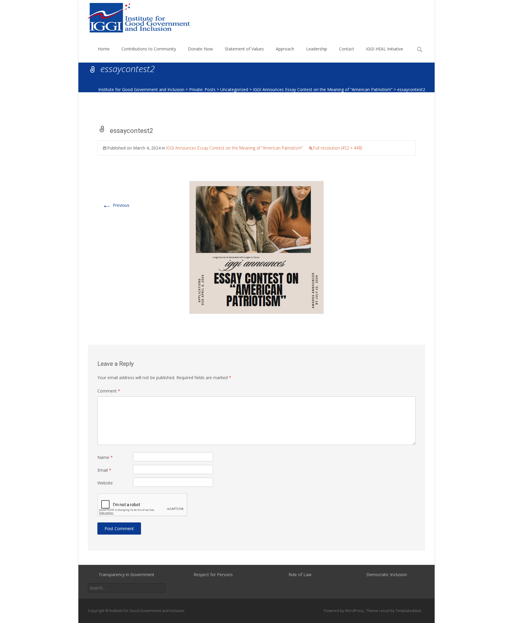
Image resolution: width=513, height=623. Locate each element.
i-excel (384, 610)
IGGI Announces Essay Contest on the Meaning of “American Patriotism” (234, 148)
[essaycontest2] (256, 247)
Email (104, 470)
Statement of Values (244, 49)
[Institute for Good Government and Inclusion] (135, 18)
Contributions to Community (148, 49)
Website (105, 483)
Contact (346, 49)
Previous (115, 205)
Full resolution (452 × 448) (337, 148)
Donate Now (200, 49)
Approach (285, 49)
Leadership (316, 49)
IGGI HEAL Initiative (384, 49)
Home (104, 49)
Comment (108, 391)
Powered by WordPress (344, 610)
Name (105, 457)
